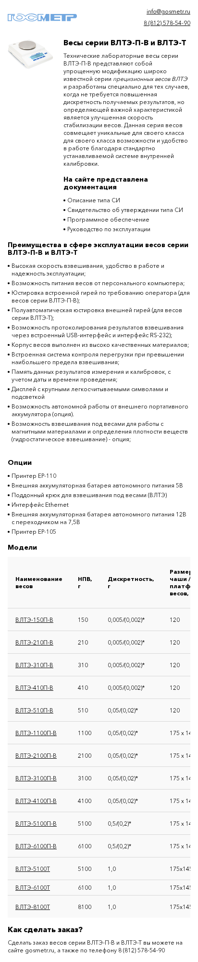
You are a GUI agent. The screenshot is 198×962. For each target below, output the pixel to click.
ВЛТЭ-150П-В (34, 619)
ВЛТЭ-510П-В (34, 710)
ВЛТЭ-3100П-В (36, 778)
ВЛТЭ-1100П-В (36, 733)
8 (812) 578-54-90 (167, 22)
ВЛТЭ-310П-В (34, 665)
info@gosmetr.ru (168, 11)
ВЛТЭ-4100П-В (36, 800)
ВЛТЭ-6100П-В (36, 846)
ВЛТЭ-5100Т (32, 868)
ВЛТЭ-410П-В (34, 687)
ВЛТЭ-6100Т (32, 887)
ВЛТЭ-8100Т (32, 906)
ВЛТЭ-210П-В (34, 642)
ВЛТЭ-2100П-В (36, 755)
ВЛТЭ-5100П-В (36, 823)
